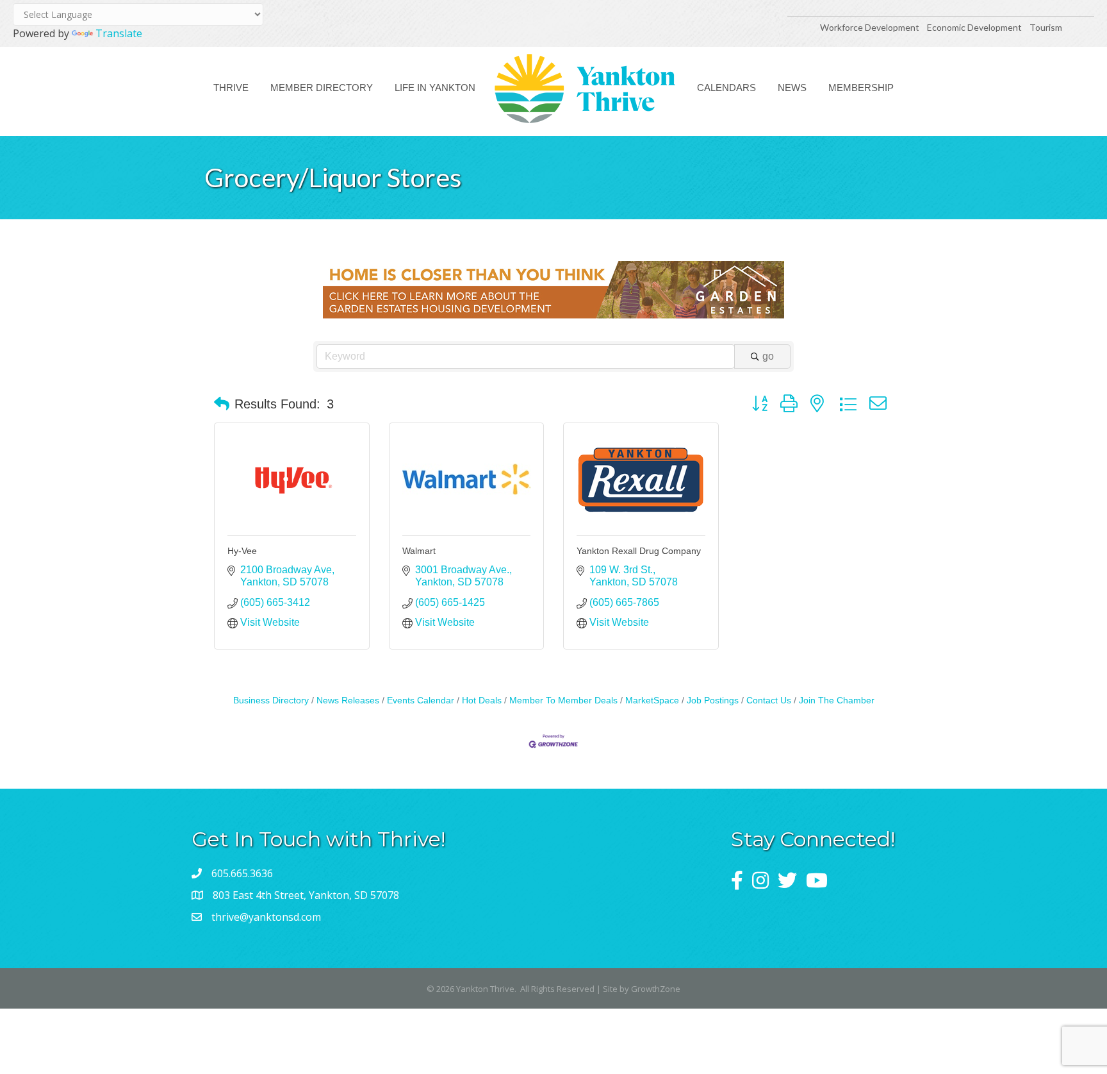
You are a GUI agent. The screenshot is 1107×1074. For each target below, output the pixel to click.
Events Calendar (420, 700)
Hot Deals (482, 700)
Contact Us (768, 700)
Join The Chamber (836, 700)
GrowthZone (655, 988)
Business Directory (271, 700)
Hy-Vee (242, 551)
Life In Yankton (435, 87)
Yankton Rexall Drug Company (639, 551)
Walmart (419, 551)
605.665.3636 (242, 873)
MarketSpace (652, 700)
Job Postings (713, 700)
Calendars (726, 87)
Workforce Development (869, 27)
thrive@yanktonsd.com (266, 917)
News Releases (347, 700)
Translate (118, 33)
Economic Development (975, 27)
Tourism (1045, 27)
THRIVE (231, 87)
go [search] (768, 356)
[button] (221, 403)
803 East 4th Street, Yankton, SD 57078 (306, 895)
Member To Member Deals (563, 700)
